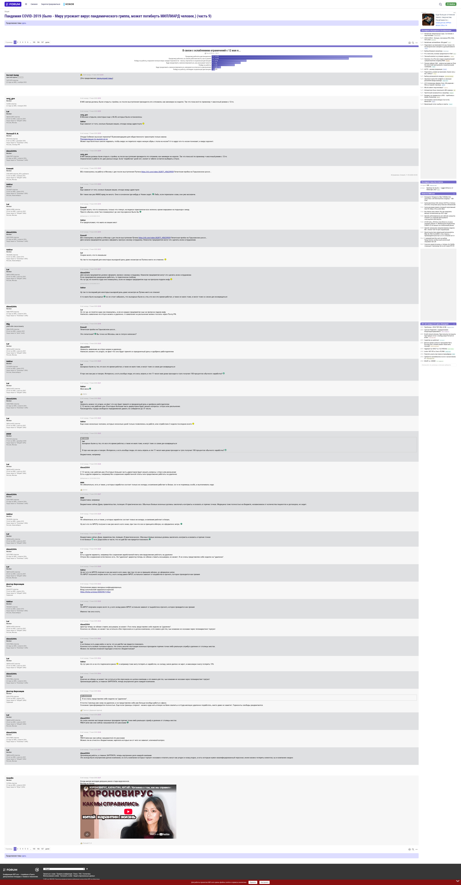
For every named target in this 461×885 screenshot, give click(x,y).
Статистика (87, 874)
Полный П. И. (87, 843)
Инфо (415, 75)
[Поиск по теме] (413, 42)
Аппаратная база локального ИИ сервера (438, 90)
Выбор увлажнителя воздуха (434, 76)
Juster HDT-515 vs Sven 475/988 (434, 351)
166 (38, 42)
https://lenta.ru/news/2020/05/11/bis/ (95, 592)
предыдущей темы (104, 78)
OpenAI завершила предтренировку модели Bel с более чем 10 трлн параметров (439, 228)
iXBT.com (46, 879)
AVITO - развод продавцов (433, 69)
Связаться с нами (49, 874)
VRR (428, 185)
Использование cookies (51, 876)
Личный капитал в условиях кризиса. (437, 56)
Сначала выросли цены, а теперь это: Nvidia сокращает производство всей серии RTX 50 (439, 245)
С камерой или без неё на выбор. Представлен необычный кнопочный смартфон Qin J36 (437, 240)
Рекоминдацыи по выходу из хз (94, 139)
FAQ (80, 874)
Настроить (264, 882)
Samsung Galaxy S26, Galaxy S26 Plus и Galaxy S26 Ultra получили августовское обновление (440, 204)
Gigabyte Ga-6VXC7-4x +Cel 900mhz (436, 349)
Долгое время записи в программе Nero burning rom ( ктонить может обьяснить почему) (438, 344)
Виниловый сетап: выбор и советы (436, 104)
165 (34, 42)
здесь (24, 23)
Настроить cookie (66, 876)
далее (47, 42)
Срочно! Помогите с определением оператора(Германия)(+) (436, 330)
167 (42, 42)
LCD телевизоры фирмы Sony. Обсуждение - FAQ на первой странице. (439, 84)
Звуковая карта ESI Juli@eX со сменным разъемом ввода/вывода (437, 79)
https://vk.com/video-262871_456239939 (157, 172)
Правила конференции (64, 874)
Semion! (86, 710)
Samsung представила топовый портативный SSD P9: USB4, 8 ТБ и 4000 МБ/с (439, 208)
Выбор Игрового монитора (433, 51)
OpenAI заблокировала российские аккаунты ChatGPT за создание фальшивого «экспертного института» (439, 217)
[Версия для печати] (409, 42)
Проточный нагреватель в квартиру (436, 93)
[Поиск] (441, 4)
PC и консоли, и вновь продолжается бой (438, 54)
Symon (85, 490)
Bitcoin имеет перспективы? (433, 87)
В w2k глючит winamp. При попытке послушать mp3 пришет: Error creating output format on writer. (440, 335)
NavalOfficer (210, 53)
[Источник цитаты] (228, 157)
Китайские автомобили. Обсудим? (435, 42)
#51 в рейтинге (24, 174)
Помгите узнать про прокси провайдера (438, 354)
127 (217, 53)
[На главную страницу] (13, 4)
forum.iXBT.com (89, 879)
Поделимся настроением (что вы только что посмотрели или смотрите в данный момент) (439, 46)
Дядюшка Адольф (95, 710)
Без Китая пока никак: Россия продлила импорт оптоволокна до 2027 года (438, 212)
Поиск (75, 874)
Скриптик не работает (431, 340)
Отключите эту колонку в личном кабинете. (436, 365)
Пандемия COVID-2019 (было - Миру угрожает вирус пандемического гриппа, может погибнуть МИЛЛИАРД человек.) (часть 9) (108, 15)
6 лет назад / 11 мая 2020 (92, 75)
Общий (7, 11)
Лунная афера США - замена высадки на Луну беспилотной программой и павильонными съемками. (440, 65)
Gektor (85, 394)
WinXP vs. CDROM (429, 361)
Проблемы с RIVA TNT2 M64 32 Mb (435, 327)
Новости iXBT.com (428, 194)
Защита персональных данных (84, 876)
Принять (253, 882)
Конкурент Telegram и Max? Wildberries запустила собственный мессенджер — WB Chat (438, 198)
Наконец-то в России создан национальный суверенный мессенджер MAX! (439, 59)
